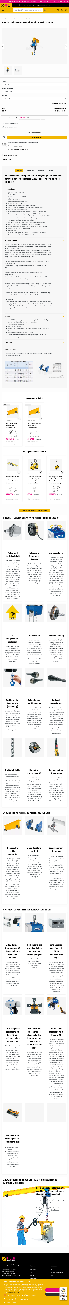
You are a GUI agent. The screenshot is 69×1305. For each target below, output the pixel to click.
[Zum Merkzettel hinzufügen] (4, 137)
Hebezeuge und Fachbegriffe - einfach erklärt (34, 510)
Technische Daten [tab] (30, 170)
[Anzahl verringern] (2, 118)
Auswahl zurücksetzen (59, 104)
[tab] (19, 170)
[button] (23, 1302)
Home (3, 18)
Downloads (54, 1266)
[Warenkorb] (65, 10)
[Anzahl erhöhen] (16, 118)
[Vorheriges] (3, 46)
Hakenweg (4, 95)
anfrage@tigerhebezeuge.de (19, 149)
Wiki (31, 1272)
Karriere (33, 1269)
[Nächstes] (66, 46)
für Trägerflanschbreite (7, 88)
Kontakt (32, 1276)
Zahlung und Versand (57, 1272)
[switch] (63, 1299)
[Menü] (3, 9)
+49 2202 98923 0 (26, 5)
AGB (52, 1276)
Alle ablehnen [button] (54, 1294)
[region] (34, 52)
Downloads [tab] (51, 170)
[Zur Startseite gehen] (7, 5)
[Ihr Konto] (62, 10)
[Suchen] (45, 10)
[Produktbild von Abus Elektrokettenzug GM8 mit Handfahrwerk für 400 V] (34, 46)
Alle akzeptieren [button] (54, 1290)
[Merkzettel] (57, 10)
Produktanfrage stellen (34, 132)
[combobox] (28, 10)
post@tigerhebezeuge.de (43, 5)
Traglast (4, 81)
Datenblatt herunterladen (10, 155)
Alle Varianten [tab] (41, 170)
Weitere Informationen (13, 1292)
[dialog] (34, 1292)
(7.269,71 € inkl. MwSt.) (32, 119)
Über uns (33, 1266)
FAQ (52, 1269)
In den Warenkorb (37, 137)
